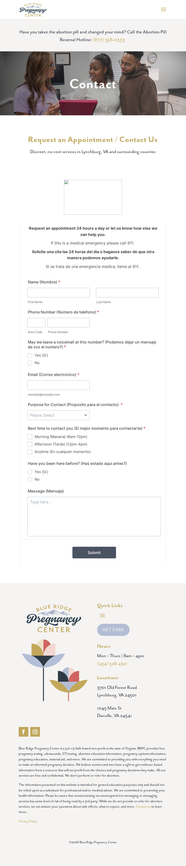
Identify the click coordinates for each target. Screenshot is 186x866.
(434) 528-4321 (112, 663)
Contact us (143, 807)
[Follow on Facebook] (23, 732)
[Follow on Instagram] (35, 732)
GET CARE (113, 629)
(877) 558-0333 (109, 40)
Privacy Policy (28, 821)
